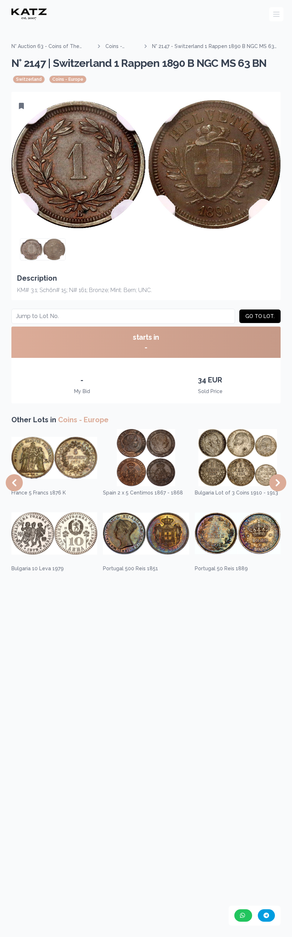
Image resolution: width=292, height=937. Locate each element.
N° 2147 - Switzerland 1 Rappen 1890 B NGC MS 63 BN (213, 46)
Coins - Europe (113, 46)
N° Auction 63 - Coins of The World (45, 46)
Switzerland (29, 79)
